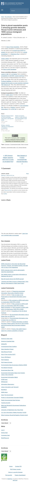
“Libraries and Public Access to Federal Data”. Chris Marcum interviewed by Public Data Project (14, 282)
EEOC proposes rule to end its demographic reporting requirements (13, 271)
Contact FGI (18, 466)
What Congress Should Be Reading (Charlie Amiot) (14, 415)
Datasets (3, 147)
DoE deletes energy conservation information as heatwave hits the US (14, 275)
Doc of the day (8, 16)
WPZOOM (15, 480)
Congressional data (15, 144)
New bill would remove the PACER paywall (12, 279)
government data (11, 147)
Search (26, 10)
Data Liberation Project (7, 349)
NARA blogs (4, 392)
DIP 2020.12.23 (6, 84)
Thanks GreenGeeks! (20, 475)
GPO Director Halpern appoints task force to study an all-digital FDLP (8, 158)
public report (9, 94)
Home (2, 16)
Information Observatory (7, 384)
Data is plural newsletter (9, 69)
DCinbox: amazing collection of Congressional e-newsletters (7, 127)
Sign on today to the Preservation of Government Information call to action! (13, 296)
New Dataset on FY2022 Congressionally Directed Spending (22, 159)
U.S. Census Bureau (21, 147)
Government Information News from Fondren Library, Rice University (13, 373)
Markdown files (15, 54)
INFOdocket (4, 381)
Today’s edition (5, 58)
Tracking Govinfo (5, 402)
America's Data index (6, 338)
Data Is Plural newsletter (12, 47)
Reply (27, 173)
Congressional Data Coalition (9, 346)
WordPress (9, 478)
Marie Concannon (5, 307)
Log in (2, 430)
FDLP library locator (15, 469)
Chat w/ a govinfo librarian (15, 472)
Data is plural (24, 144)
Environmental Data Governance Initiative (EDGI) (14, 365)
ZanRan (5, 193)
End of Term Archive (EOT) (8, 354)
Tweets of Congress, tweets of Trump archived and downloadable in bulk (21, 117)
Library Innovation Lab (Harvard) (9, 387)
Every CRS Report (6, 357)
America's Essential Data (7, 341)
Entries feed (4, 432)
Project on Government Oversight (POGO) (12, 397)
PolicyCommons (7, 190)
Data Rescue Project (6, 351)
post (24, 37)
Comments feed (5, 435)
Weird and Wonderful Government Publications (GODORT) (13, 406)
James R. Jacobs (7, 37)
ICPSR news (4, 379)
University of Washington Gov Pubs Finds (12, 410)
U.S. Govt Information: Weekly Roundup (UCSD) (13, 412)
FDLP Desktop (5, 359)
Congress (7, 144)
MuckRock (4, 389)
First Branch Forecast (6, 367)
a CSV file (13, 109)
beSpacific (4, 344)
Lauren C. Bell (4, 74)
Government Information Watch (9, 377)
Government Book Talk (7, 370)
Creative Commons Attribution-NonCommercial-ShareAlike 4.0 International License (15, 139)
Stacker (13, 107)
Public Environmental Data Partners (10, 400)
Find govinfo (8, 475)
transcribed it (4, 109)
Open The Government (7, 395)
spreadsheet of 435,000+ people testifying (12, 75)
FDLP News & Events (6, 362)
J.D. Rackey (14, 74)
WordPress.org (5, 438)
